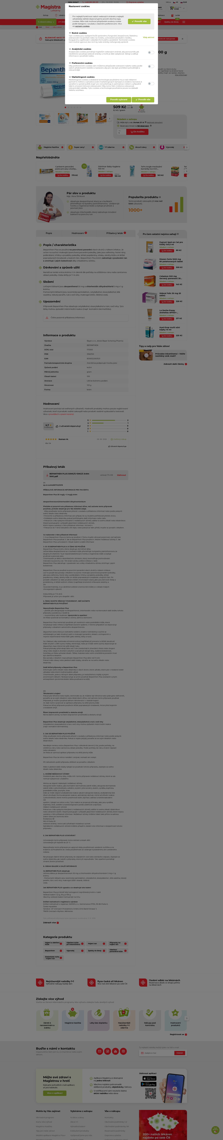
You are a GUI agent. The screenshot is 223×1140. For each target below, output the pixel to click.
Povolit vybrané (118, 100)
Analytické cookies (81, 49)
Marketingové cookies (83, 77)
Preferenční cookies (82, 63)
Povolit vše (140, 21)
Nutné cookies (79, 33)
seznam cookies (82, 26)
